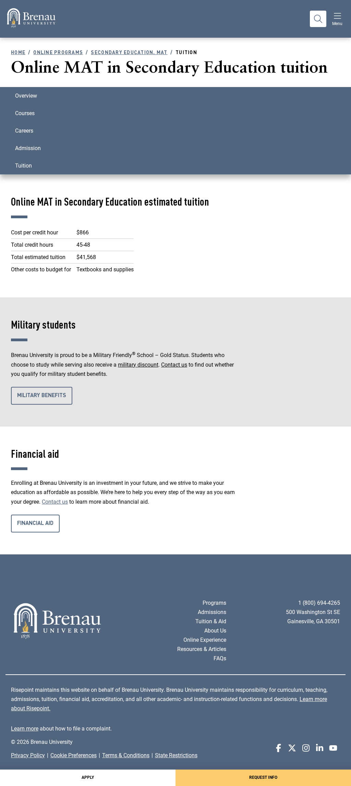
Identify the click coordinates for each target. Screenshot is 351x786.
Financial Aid (35, 523)
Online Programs (58, 52)
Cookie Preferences (73, 755)
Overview (26, 96)
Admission (28, 148)
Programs (214, 603)
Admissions (212, 612)
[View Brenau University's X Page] (292, 748)
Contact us (174, 364)
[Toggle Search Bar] (318, 19)
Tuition (23, 165)
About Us (215, 630)
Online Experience (204, 640)
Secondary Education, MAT (129, 52)
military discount (138, 364)
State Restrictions (176, 755)
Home (18, 52)
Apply (88, 777)
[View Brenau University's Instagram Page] (306, 748)
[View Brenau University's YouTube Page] (333, 748)
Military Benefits (41, 395)
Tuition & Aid (210, 621)
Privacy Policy (28, 755)
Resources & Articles (201, 649)
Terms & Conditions (125, 755)
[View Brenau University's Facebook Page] (278, 748)
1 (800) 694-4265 (319, 603)
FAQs (220, 658)
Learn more (24, 728)
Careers (24, 130)
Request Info (263, 777)
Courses (25, 113)
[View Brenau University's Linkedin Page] (319, 748)
